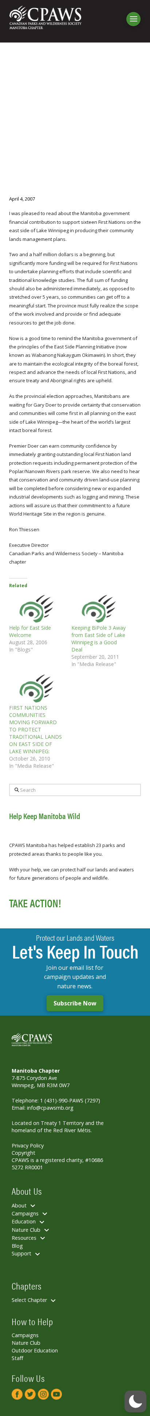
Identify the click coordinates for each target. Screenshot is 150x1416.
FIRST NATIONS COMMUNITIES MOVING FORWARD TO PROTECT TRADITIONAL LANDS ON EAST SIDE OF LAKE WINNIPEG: (35, 729)
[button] (133, 19)
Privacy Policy (28, 1145)
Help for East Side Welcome (30, 631)
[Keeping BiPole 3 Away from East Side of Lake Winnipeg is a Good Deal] (98, 608)
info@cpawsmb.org (50, 1107)
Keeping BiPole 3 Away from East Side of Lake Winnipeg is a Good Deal (98, 638)
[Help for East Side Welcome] (36, 608)
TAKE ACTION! (35, 903)
